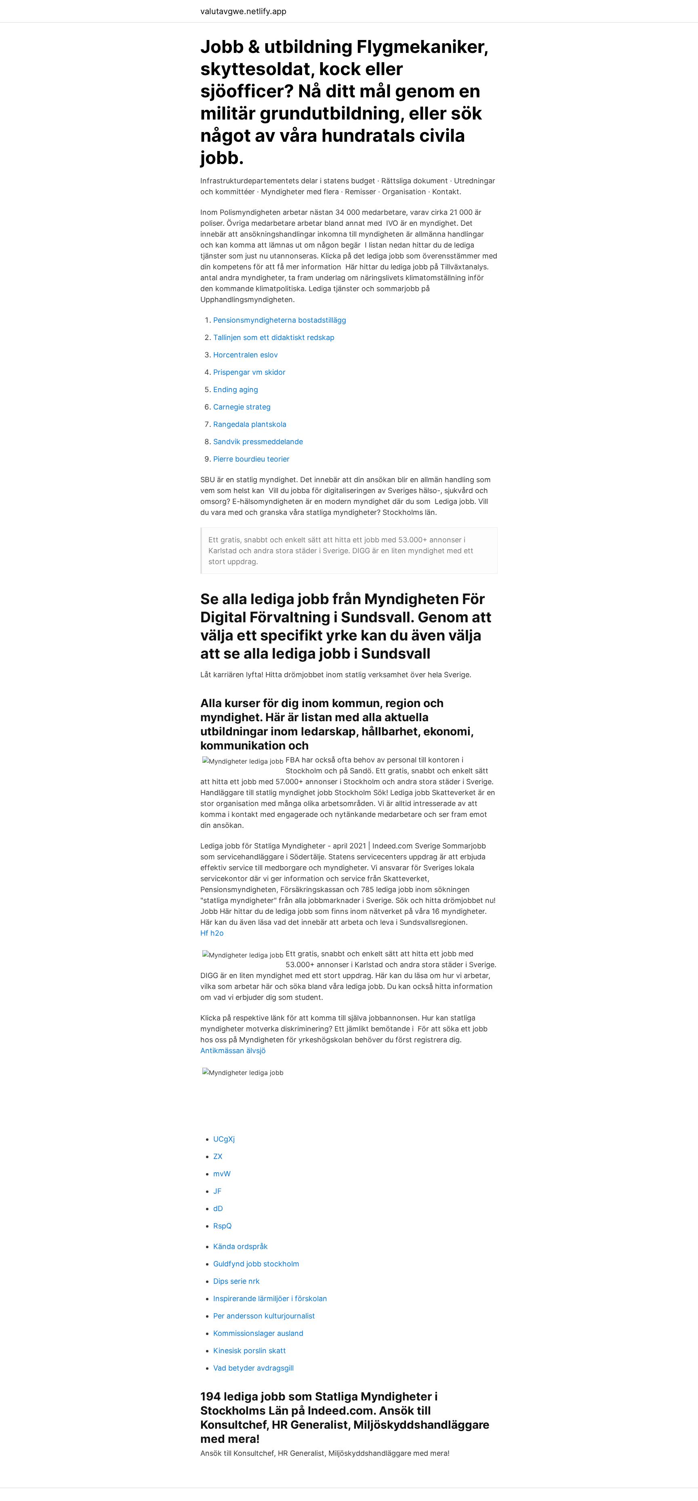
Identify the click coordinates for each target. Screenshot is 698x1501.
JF (217, 1191)
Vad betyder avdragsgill (253, 1368)
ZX (218, 1156)
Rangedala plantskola (249, 424)
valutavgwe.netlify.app (243, 11)
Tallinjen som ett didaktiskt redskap (273, 337)
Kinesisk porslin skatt (249, 1350)
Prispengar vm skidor (249, 372)
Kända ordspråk (240, 1246)
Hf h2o (212, 933)
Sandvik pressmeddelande (258, 441)
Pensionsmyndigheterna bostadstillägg (279, 320)
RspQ (222, 1226)
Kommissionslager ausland (258, 1333)
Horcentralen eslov (245, 355)
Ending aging (235, 389)
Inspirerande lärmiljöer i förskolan (270, 1298)
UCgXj (224, 1139)
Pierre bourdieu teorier (251, 459)
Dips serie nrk (236, 1281)
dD (218, 1208)
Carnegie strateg (242, 407)
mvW (222, 1173)
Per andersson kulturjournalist (264, 1316)
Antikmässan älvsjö (233, 1050)
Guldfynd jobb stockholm (256, 1264)
